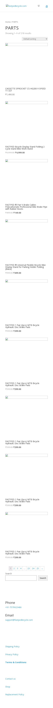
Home (8, 22)
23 (28, 568)
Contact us (10, 678)
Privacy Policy (11, 654)
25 (38, 568)
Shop (7, 686)
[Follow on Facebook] (7, 628)
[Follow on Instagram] (31, 628)
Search (8, 573)
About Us (11, 670)
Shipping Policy (12, 646)
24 (33, 568)
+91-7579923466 (13, 607)
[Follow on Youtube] (25, 628)
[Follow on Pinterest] (19, 628)
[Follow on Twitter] (13, 628)
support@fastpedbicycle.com (19, 619)
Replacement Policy (14, 694)
